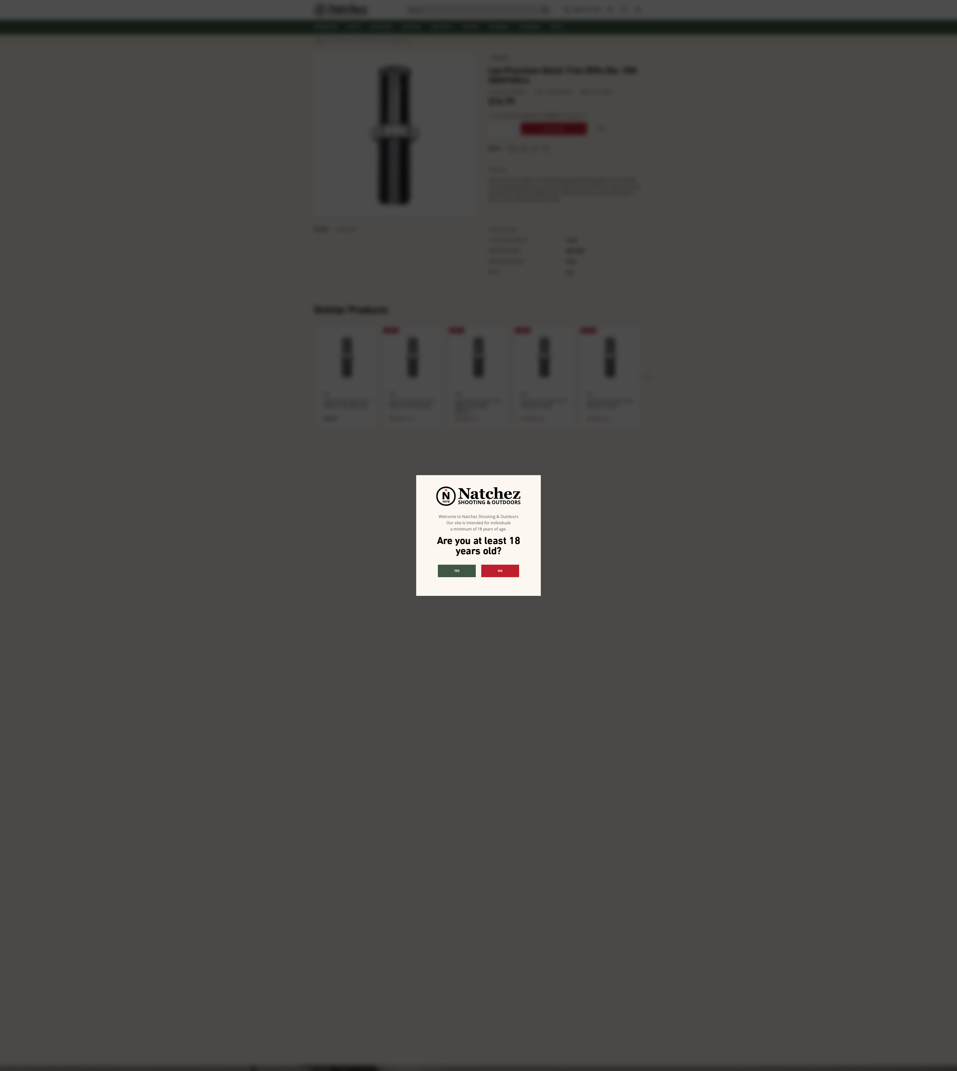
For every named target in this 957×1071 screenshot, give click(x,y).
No (500, 571)
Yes (457, 571)
